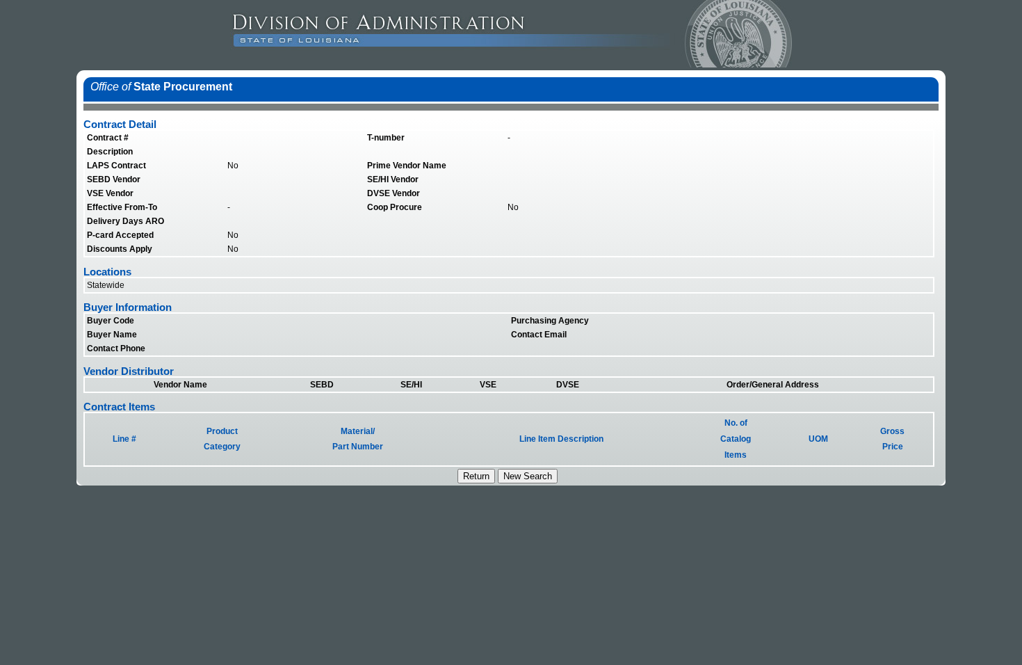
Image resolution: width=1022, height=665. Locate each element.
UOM (818, 439)
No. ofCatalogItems (735, 439)
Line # (124, 439)
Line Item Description (561, 439)
